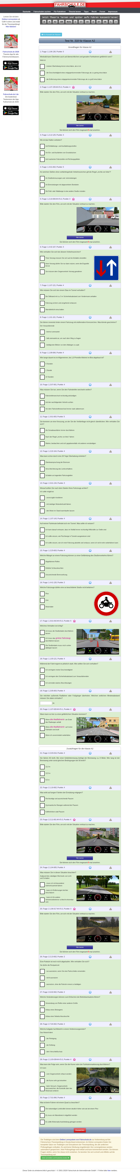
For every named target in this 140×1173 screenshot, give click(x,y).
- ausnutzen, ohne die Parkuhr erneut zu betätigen (63, 984)
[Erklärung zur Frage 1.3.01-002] (90, 167)
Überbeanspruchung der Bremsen (58, 462)
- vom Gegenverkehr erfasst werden (58, 1074)
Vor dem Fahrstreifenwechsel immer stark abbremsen (65, 409)
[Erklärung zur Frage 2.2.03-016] (90, 753)
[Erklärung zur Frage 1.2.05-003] (90, 690)
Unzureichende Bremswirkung (56, 575)
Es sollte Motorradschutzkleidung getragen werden (64, 1122)
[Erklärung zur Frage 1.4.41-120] (90, 582)
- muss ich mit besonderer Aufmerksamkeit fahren (55, 884)
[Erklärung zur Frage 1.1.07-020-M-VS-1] (90, 709)
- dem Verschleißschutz (54, 1052)
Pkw (47, 593)
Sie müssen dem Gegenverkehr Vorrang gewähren (64, 271)
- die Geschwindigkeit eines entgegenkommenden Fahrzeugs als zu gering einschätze (76, 73)
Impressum (112, 12)
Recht (94, 12)
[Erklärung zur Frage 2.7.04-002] (90, 1024)
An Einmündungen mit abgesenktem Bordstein (62, 185)
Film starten (80, 125)
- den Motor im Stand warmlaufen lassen (60, 511)
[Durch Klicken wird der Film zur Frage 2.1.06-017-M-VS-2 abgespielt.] (98, 929)
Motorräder (49, 607)
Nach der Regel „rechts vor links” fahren (60, 437)
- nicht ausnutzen (52, 978)
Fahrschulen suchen (42, 12)
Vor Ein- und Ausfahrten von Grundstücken (61, 153)
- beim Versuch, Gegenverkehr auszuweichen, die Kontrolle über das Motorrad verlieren (59, 1088)
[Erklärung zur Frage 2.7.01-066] (90, 1097)
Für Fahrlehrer (60, 12)
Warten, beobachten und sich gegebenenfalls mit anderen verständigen (71, 443)
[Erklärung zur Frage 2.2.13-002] (90, 956)
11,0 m (48, 767)
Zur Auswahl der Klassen (52, 34)
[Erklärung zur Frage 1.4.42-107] (90, 247)
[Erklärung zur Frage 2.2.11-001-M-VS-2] (90, 819)
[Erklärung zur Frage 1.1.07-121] (90, 285)
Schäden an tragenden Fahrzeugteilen (59, 475)
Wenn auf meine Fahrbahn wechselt (59, 728)
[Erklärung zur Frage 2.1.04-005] (90, 867)
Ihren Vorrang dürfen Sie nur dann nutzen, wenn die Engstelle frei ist (67, 265)
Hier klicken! (11, 27)
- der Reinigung (51, 1038)
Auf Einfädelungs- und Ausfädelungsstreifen (61, 146)
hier (109, 1170)
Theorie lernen (75, 12)
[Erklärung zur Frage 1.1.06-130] (90, 51)
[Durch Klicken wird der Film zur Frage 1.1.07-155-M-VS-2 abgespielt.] (98, 108)
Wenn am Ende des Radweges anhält (59, 720)
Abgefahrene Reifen (53, 561)
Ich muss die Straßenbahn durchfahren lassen (59, 632)
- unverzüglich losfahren (54, 497)
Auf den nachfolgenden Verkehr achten (59, 402)
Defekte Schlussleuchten (54, 568)
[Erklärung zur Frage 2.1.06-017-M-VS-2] (90, 909)
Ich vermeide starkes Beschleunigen (59, 683)
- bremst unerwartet (53, 332)
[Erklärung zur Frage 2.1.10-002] (90, 787)
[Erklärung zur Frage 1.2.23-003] (90, 550)
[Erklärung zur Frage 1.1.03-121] (90, 658)
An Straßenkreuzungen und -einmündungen (61, 178)
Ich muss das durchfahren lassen (58, 639)
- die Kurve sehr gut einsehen (56, 1080)
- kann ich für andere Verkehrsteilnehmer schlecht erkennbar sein (60, 899)
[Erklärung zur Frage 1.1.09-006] (90, 352)
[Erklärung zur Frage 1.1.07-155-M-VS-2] (90, 87)
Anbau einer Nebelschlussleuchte (57, 1016)
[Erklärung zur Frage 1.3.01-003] (90, 416)
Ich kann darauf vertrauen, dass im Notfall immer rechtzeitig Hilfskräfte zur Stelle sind (76, 530)
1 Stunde (49, 370)
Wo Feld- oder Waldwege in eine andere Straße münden (65, 191)
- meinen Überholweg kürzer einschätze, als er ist (63, 66)
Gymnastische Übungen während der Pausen (62, 805)
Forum (102, 12)
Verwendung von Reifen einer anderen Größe (62, 1003)
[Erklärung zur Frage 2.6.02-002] (90, 992)
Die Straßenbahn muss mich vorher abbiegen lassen (58, 646)
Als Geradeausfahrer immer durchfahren (60, 430)
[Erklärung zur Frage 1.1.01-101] (90, 317)
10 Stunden (50, 377)
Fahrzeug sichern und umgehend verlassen (61, 303)
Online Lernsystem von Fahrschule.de (75, 1140)
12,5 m (48, 773)
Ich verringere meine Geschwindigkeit (59, 670)
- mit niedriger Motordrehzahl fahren (58, 504)
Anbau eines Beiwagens (54, 1010)
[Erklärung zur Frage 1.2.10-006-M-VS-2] (90, 199)
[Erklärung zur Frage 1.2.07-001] (90, 384)
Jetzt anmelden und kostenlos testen (55, 1158)
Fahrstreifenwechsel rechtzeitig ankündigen (61, 396)
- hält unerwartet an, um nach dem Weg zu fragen (63, 338)
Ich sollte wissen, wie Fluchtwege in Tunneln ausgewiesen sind (68, 536)
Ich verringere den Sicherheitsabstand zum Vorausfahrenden (67, 676)
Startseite (27, 12)
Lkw (47, 600)
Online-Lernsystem (10, 19)
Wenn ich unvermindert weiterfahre (58, 735)
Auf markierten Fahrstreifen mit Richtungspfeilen (63, 159)
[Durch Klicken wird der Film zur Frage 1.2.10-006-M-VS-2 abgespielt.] (98, 220)
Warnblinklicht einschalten (55, 309)
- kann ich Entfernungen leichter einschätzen (57, 891)
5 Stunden (49, 364)
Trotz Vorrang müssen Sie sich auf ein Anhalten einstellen (66, 258)
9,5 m (48, 780)
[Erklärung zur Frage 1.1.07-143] (90, 518)
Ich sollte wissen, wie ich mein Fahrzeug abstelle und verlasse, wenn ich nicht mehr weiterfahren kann (82, 543)
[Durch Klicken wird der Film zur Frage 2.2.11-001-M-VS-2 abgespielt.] (98, 840)
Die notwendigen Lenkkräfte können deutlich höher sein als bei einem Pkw (72, 1109)
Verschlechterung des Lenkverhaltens (59, 469)
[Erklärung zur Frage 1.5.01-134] (90, 483)
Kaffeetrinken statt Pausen (55, 812)
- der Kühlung (50, 1045)
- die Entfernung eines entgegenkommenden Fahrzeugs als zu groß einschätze (74, 79)
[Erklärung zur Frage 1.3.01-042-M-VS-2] (90, 621)
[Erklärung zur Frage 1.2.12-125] (90, 135)
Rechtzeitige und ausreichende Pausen (59, 798)
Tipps (86, 12)
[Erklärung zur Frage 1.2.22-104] (90, 451)
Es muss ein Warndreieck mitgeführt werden (61, 1115)
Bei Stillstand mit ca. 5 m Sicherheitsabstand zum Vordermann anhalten (71, 296)
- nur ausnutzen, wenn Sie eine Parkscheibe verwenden (65, 971)
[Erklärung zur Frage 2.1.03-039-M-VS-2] (90, 1059)
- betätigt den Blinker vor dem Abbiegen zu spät (62, 345)
